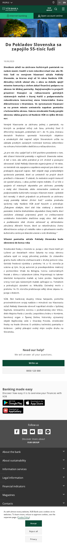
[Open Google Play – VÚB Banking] (13, 403)
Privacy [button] (33, 539)
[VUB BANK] (10, 9)
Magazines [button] (8, 495)
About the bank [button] (11, 452)
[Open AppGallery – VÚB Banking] (12, 410)
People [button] (5, 2)
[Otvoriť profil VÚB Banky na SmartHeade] (47, 431)
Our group (49, 9)
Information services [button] (14, 469)
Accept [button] (33, 523)
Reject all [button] (33, 531)
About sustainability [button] (14, 460)
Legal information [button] (12, 477)
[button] (56, 9)
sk (59, 2)
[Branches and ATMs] (54, 2)
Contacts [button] (7, 503)
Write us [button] (33, 363)
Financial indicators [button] (13, 486)
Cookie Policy (23, 517)
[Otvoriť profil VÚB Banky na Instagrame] (40, 431)
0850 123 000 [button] (33, 370)
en (64, 2)
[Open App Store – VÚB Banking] (34, 403)
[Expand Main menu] (63, 9)
